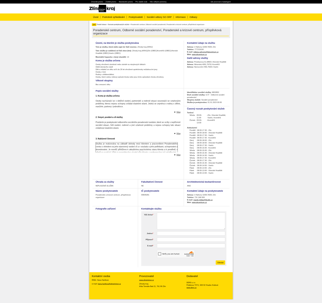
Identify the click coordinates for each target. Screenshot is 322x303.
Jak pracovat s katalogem (220, 2)
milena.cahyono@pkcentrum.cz (205, 52)
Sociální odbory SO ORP (159, 17)
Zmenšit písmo (97, 2)
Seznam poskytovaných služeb (118, 24)
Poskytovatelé (136, 17)
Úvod (95, 17)
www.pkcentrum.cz (199, 54)
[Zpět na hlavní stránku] (102, 8)
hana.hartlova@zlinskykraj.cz (109, 284)
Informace (181, 17)
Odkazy (193, 17)
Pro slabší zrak (141, 2)
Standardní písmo (126, 2)
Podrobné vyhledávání (113, 17)
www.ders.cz (191, 288)
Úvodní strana (101, 24)
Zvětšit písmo (111, 2)
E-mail (150, 246)
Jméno (150, 233)
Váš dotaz (148, 215)
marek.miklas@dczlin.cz (203, 200)
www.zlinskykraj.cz (146, 280)
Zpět (94, 25)
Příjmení (149, 240)
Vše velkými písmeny (158, 2)
